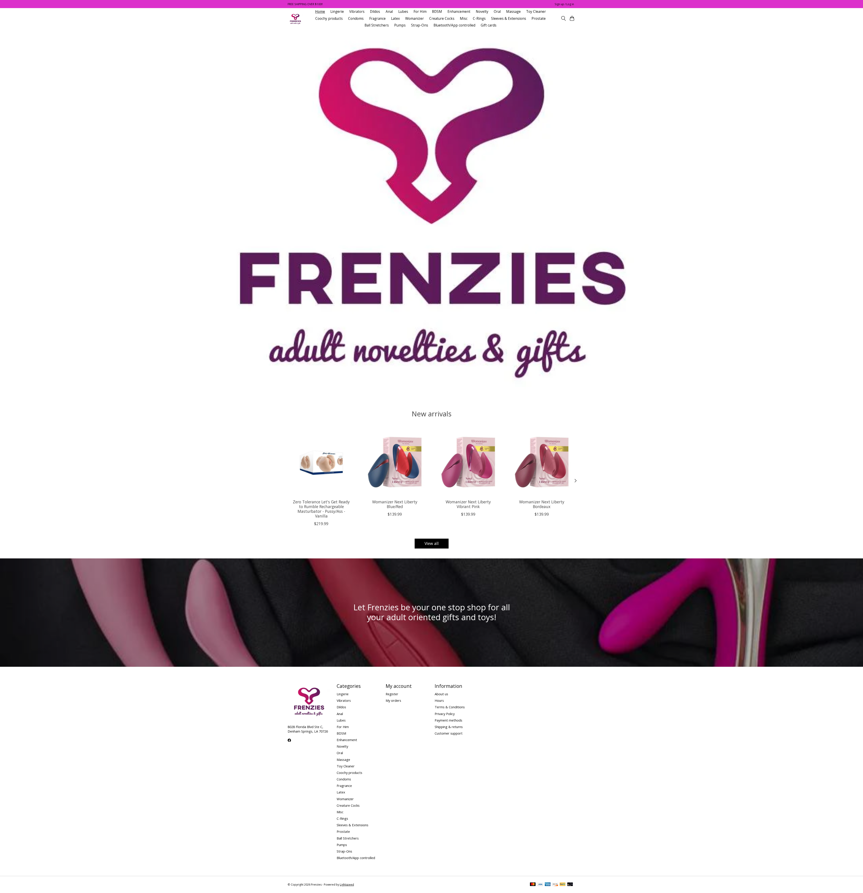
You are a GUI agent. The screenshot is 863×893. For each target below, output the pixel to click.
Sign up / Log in (564, 4)
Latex (395, 18)
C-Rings (479, 18)
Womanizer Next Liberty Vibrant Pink (468, 504)
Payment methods (448, 720)
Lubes (403, 11)
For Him (420, 11)
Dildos (375, 11)
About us (441, 694)
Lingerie (337, 11)
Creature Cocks (441, 18)
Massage (513, 11)
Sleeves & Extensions (508, 18)
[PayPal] (562, 884)
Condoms (356, 18)
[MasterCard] (533, 884)
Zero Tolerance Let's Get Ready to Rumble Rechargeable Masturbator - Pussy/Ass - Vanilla (321, 509)
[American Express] (548, 884)
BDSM (437, 11)
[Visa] (540, 884)
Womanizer (414, 18)
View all (432, 543)
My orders (393, 700)
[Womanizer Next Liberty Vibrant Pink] (468, 462)
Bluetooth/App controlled (454, 25)
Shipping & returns (449, 726)
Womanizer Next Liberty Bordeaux (541, 504)
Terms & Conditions (450, 707)
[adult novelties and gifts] (295, 18)
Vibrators (357, 11)
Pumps (400, 25)
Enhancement (458, 11)
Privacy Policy (445, 713)
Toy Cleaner (536, 11)
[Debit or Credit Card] (570, 884)
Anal (389, 11)
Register (392, 694)
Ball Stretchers (377, 25)
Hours (439, 700)
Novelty (482, 11)
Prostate (539, 18)
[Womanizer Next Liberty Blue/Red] (394, 462)
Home (320, 11)
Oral (497, 11)
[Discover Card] (555, 884)
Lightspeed (347, 884)
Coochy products (329, 18)
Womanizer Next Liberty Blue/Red (394, 504)
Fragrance (377, 18)
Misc (463, 18)
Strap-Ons (419, 25)
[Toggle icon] (563, 18)
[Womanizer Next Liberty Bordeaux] (541, 462)
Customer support (449, 733)
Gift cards (488, 25)
